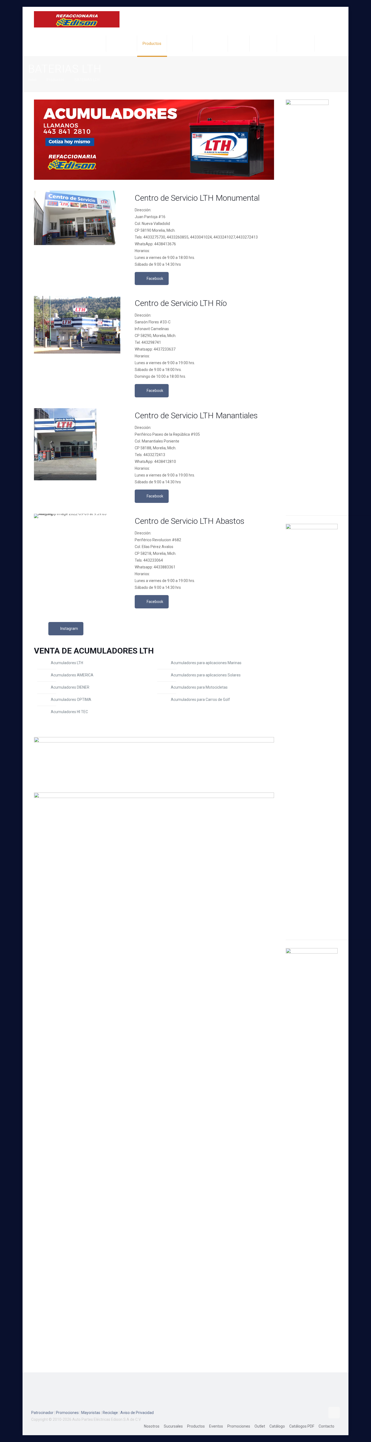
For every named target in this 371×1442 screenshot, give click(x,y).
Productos (55, 80)
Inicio (32, 80)
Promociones (67, 1412)
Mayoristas (90, 1412)
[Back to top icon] (334, 1412)
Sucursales (173, 1426)
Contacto (326, 1426)
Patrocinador (42, 1412)
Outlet (259, 1426)
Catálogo (277, 1426)
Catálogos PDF (301, 1426)
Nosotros (151, 1426)
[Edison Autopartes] (77, 19)
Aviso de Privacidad (137, 1412)
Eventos (216, 1426)
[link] (154, 140)
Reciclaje (110, 1412)
